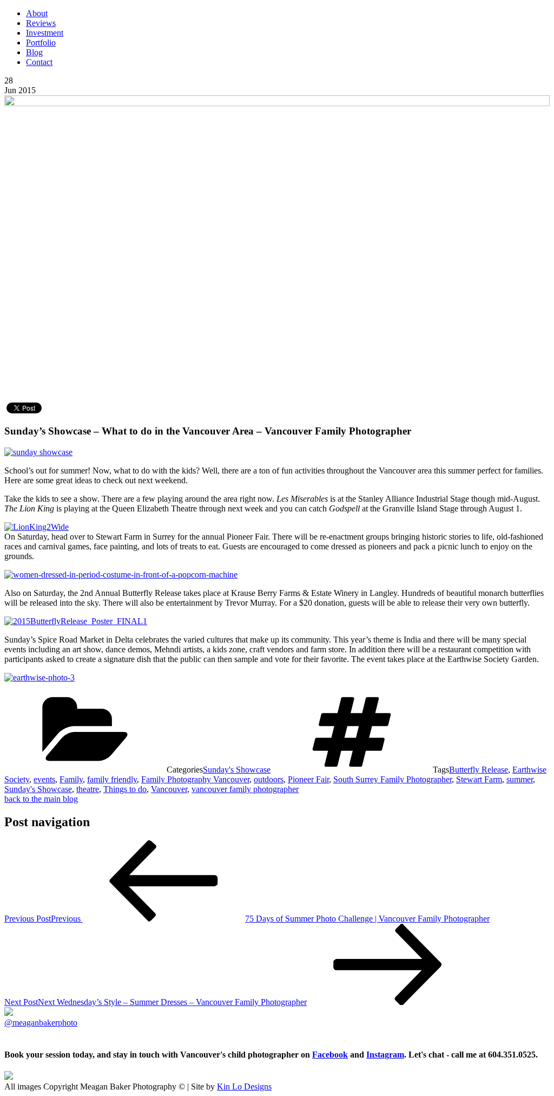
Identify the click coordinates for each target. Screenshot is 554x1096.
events (44, 779)
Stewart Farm (479, 779)
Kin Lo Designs (244, 1086)
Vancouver (169, 789)
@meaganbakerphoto (40, 1022)
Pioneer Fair (308, 779)
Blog (34, 52)
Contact (39, 62)
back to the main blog (41, 798)
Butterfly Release (478, 769)
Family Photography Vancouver (195, 779)
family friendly (112, 779)
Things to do (125, 789)
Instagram (385, 1054)
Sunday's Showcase (237, 769)
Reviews (41, 23)
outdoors (268, 779)
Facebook (330, 1054)
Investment (44, 32)
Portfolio (41, 42)
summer (519, 779)
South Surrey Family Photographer (392, 779)
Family (71, 779)
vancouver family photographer (245, 789)
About (37, 13)
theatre (87, 789)
